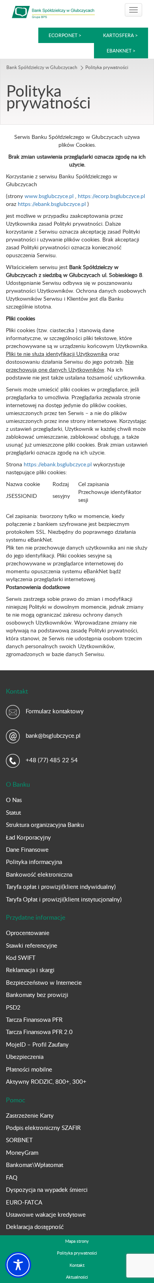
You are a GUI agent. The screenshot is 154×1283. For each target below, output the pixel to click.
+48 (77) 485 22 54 (52, 760)
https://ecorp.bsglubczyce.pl (111, 196)
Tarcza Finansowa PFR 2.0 (39, 1032)
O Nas (14, 800)
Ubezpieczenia (24, 1056)
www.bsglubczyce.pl (48, 196)
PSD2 (13, 1007)
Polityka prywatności (77, 1253)
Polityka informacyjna (34, 862)
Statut (13, 812)
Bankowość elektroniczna (39, 874)
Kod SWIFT (21, 957)
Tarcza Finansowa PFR (34, 1019)
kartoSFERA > (120, 35)
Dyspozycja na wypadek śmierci (47, 1189)
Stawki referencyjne (31, 945)
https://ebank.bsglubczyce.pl (52, 204)
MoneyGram (22, 1152)
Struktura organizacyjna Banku (45, 825)
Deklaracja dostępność (35, 1227)
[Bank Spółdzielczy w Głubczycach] (53, 11)
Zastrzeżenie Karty (30, 1115)
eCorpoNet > (66, 35)
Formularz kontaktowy (55, 711)
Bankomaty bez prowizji (37, 995)
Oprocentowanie (27, 933)
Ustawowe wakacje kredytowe (46, 1214)
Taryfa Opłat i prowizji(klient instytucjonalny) (64, 899)
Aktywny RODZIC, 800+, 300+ (46, 1081)
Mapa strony (77, 1241)
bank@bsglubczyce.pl (53, 735)
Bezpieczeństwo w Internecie (44, 982)
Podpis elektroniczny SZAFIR (43, 1128)
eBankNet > (121, 50)
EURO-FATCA (24, 1202)
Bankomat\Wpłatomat (34, 1165)
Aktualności (77, 1277)
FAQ (11, 1177)
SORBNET (19, 1140)
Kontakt (77, 1265)
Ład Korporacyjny (28, 837)
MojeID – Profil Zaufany (37, 1044)
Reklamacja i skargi (30, 970)
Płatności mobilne (29, 1069)
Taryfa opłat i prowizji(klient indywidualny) (61, 886)
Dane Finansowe (27, 849)
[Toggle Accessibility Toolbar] (18, 1265)
